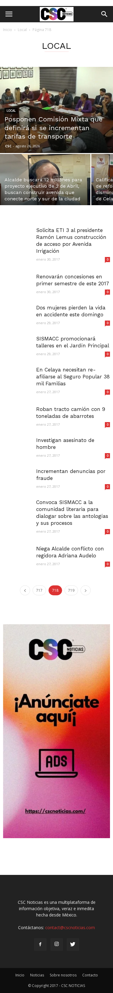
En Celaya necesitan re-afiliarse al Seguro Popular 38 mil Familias (73, 377)
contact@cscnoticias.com (70, 927)
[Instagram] (57, 944)
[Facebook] (40, 944)
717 (39, 590)
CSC (8, 146)
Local (22, 29)
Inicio (7, 29)
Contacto (90, 975)
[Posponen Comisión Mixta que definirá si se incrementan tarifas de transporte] (56, 110)
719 (71, 590)
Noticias (37, 975)
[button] (104, 14)
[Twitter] (73, 944)
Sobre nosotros (63, 975)
